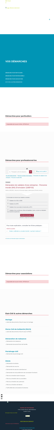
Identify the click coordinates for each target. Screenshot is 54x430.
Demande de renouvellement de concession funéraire (21, 372)
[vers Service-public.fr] (41, 171)
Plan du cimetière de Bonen (13, 384)
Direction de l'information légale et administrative (15, 238)
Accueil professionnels (11, 175)
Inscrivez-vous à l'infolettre (12, 423)
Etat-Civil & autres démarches (13, 82)
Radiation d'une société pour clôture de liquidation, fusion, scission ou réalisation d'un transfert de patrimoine (26, 211)
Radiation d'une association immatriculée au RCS (20, 207)
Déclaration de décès (11, 363)
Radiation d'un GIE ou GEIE (15, 200)
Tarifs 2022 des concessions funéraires (16, 387)
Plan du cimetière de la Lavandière (15, 378)
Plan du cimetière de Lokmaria (14, 381)
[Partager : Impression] (1, 398)
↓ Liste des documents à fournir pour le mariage (19, 322)
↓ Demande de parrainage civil (14, 354)
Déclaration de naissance (13, 341)
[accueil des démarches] (27, 168)
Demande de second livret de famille (16, 344)
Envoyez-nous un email (11, 412)
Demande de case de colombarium (16, 369)
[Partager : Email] (1, 397)
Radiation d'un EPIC (14, 203)
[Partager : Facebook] (1, 395)
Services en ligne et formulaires (25, 175)
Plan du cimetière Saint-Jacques (15, 375)
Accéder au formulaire (26, 215)
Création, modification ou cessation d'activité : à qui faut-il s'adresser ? (25, 231)
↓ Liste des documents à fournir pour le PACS (18, 331)
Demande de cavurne (12, 366)
